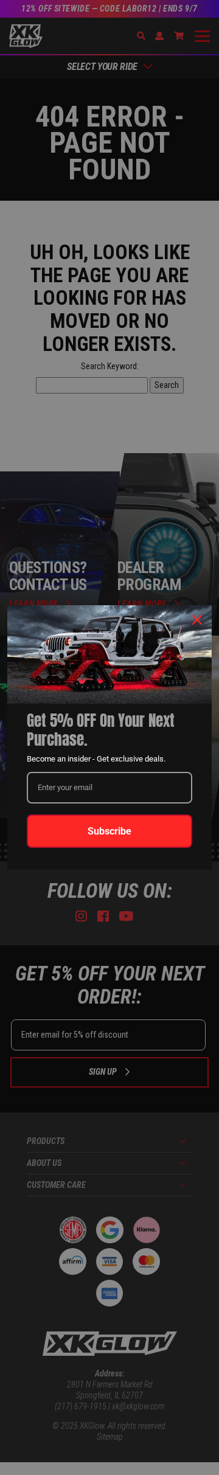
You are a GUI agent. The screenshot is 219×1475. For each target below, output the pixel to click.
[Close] (197, 619)
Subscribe (109, 831)
